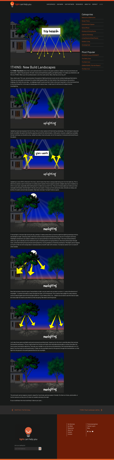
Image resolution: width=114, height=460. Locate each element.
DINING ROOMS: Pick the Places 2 (91, 65)
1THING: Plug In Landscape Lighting (90, 410)
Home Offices (85, 28)
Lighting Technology (87, 34)
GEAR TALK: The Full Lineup (22, 410)
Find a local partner (92, 424)
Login (101, 4)
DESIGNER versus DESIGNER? (90, 55)
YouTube (93, 431)
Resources (79, 4)
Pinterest (88, 431)
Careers (70, 432)
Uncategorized (86, 45)
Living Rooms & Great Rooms (90, 38)
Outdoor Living (86, 41)
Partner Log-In (91, 426)
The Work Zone (86, 62)
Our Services (51, 4)
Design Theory (86, 21)
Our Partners (69, 4)
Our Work (60, 4)
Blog (88, 428)
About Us (87, 4)
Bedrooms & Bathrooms (88, 17)
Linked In (90, 432)
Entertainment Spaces (88, 24)
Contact (95, 4)
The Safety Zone (86, 58)
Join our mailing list (19, 445)
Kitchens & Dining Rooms (89, 31)
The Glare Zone (86, 69)
